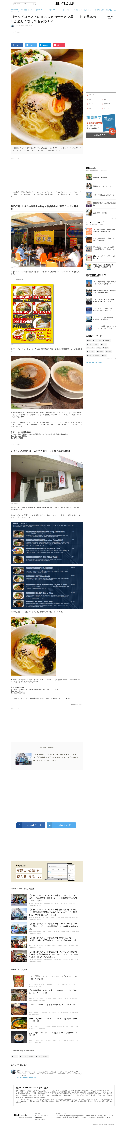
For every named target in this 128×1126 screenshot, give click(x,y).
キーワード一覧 (111, 358)
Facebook (39, 1117)
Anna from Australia (17, 267)
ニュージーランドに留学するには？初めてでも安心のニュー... (103, 318)
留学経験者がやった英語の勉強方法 (104, 204)
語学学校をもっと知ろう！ (102, 186)
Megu (19, 1070)
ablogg (28, 1117)
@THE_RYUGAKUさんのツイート (96, 362)
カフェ (104, 344)
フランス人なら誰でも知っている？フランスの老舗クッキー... (103, 266)
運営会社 (38, 1113)
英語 (89, 340)
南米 (105, 99)
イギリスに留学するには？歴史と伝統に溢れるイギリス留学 (104, 300)
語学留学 (97, 355)
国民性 (96, 344)
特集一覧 (113, 218)
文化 (89, 344)
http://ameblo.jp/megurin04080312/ (27, 1077)
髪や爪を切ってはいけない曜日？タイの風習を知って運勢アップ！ (104, 248)
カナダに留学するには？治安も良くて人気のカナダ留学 (104, 291)
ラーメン (23, 1056)
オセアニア (107, 104)
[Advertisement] (47, 796)
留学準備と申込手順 (100, 177)
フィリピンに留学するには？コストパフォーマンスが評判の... (104, 327)
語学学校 (107, 340)
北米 (90, 99)
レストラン (91, 348)
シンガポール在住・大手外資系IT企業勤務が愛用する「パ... (104, 230)
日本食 (109, 351)
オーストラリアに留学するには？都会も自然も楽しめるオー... (104, 309)
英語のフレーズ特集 (100, 213)
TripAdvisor (15, 503)
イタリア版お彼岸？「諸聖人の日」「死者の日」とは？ (103, 239)
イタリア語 (98, 340)
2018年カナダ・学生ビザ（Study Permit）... (104, 257)
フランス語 (91, 351)
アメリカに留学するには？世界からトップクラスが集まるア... (104, 283)
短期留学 (100, 351)
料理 (104, 355)
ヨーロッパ (92, 104)
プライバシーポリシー (42, 1115)
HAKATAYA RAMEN (17, 344)
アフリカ (106, 108)
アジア (91, 108)
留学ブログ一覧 (40, 1119)
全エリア (91, 95)
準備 (89, 355)
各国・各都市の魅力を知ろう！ (103, 195)
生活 (99, 348)
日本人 (106, 348)
